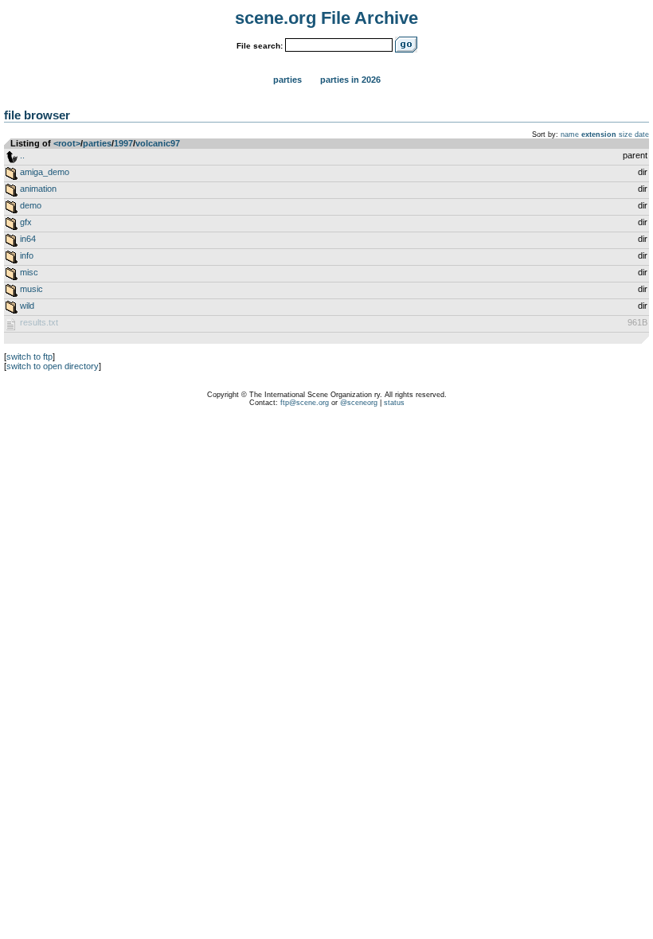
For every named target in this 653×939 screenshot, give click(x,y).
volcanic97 (157, 143)
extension (598, 134)
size (625, 134)
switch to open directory (52, 366)
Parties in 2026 (350, 79)
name (570, 134)
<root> (66, 143)
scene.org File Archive (326, 18)
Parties (287, 79)
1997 (123, 143)
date (642, 134)
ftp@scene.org (304, 403)
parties (97, 143)
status (394, 403)
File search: (260, 45)
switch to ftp (29, 356)
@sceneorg (358, 403)
